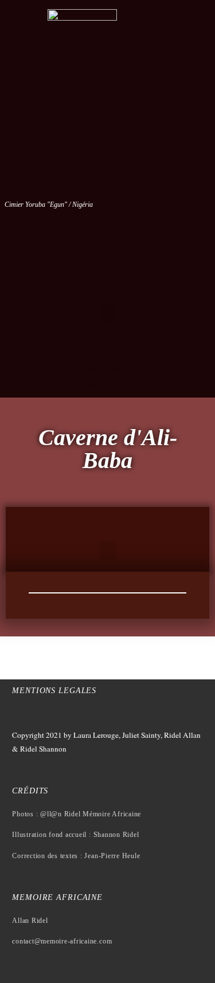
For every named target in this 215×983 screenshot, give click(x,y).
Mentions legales (54, 690)
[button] (108, 314)
